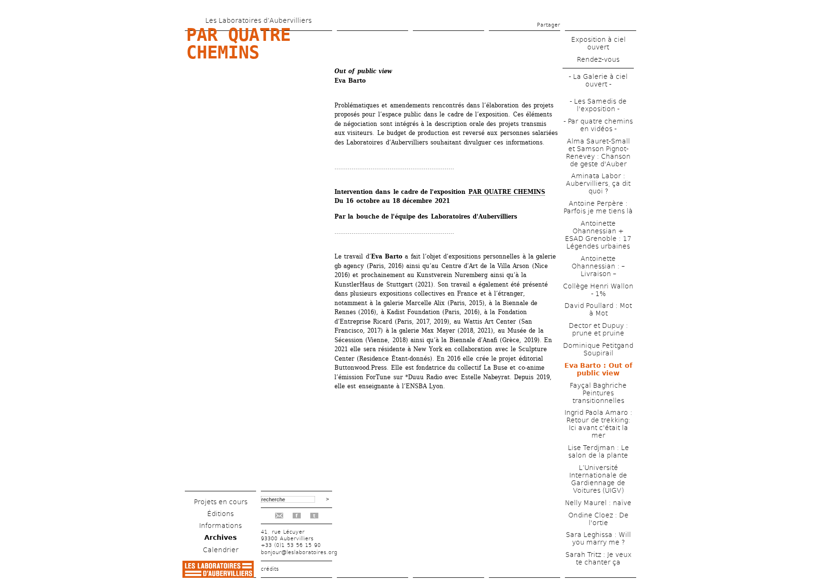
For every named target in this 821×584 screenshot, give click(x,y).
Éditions (220, 513)
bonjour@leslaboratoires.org (299, 552)
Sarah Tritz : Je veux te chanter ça (598, 558)
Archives (220, 537)
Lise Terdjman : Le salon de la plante (598, 451)
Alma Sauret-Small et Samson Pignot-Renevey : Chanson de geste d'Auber (598, 152)
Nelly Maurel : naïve (598, 503)
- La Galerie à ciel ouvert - (598, 80)
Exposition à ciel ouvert (598, 43)
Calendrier (221, 550)
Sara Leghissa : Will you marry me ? (598, 538)
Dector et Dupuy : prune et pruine (598, 329)
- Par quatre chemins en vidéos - (598, 125)
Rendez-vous (598, 59)
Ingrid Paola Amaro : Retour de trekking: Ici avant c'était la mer (598, 424)
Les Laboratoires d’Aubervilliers (258, 20)
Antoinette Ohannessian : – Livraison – (598, 266)
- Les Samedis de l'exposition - (598, 105)
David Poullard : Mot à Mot (598, 309)
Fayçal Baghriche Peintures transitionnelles (598, 393)
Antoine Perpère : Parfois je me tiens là (598, 207)
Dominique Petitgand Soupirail (598, 349)
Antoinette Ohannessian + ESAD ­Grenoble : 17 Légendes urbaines (598, 235)
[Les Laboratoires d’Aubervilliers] (218, 575)
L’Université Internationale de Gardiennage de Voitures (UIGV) (598, 479)
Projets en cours (221, 502)
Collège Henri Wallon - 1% (598, 289)
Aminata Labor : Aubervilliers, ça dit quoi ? (598, 183)
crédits (270, 569)
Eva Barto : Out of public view (598, 369)
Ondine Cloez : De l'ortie (598, 519)
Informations (220, 525)
